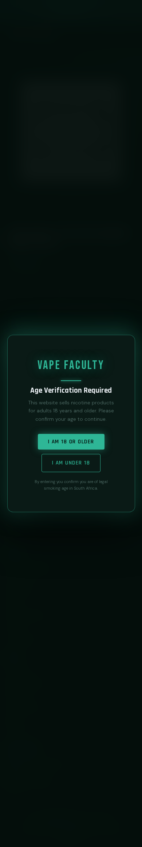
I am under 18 (71, 462)
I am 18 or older (71, 441)
